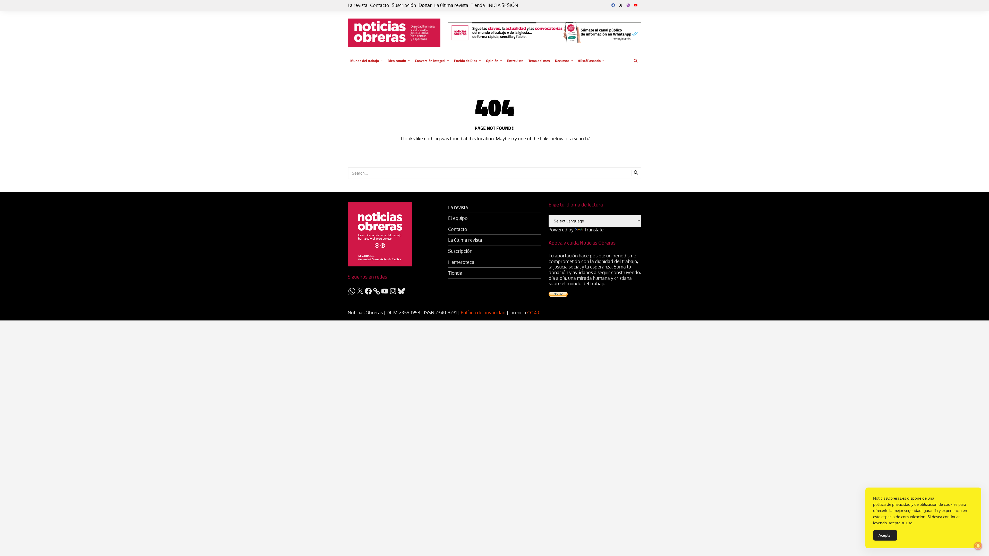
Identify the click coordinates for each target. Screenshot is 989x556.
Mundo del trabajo (364, 60)
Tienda (478, 5)
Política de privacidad (483, 312)
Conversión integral (430, 60)
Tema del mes (539, 60)
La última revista (451, 5)
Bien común (397, 60)
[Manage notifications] (978, 546)
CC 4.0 (534, 312)
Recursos (562, 60)
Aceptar (885, 535)
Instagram (628, 5)
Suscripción (404, 5)
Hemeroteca (461, 262)
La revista (358, 5)
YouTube (635, 5)
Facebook (613, 5)
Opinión (492, 60)
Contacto (379, 5)
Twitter (621, 5)
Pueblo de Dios (465, 60)
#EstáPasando (589, 60)
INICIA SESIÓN (503, 5)
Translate (594, 229)
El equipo (458, 218)
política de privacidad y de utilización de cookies (915, 504)
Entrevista (515, 60)
